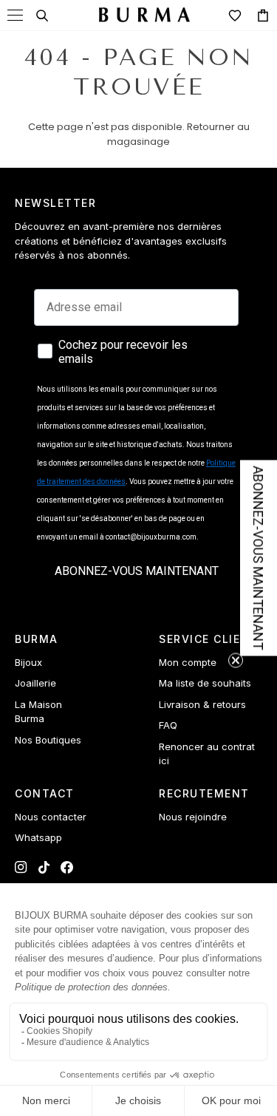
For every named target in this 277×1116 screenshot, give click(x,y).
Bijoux (28, 662)
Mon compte (187, 662)
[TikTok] (44, 867)
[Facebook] (67, 867)
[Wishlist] (235, 15)
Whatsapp (38, 837)
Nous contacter (50, 817)
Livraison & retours (202, 704)
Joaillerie (35, 683)
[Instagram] (21, 867)
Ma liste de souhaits (205, 683)
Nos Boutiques (48, 740)
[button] (258, 558)
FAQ (168, 725)
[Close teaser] (235, 660)
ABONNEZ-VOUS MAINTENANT (137, 571)
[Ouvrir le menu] (15, 15)
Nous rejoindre (193, 817)
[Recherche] (42, 15)
